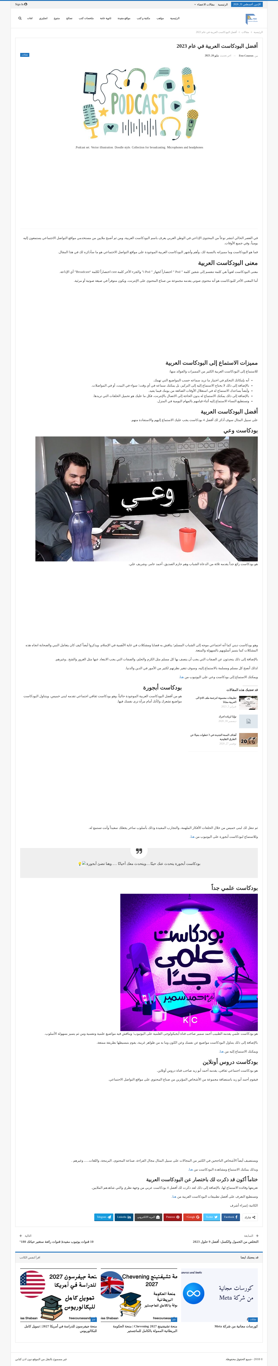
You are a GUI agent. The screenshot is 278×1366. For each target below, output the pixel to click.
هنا (182, 677)
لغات (30, 18)
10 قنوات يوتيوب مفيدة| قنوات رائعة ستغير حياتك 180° (57, 1241)
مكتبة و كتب (143, 18)
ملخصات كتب (86, 18)
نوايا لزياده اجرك (227, 716)
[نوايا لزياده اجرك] (248, 721)
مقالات (25, 55)
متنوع (57, 18)
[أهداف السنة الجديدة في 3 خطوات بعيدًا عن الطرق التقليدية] (248, 740)
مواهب (160, 18)
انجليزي (43, 18)
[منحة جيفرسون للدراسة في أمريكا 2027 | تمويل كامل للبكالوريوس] (58, 1295)
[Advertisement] (139, 194)
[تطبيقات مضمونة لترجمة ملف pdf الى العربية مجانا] (248, 703)
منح (174, 1319)
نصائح (69, 18)
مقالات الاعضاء (206, 4)
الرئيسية (223, 4)
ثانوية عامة (105, 18)
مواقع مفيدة (124, 18)
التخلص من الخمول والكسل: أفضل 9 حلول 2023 (225, 1241)
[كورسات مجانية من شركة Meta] (219, 1295)
